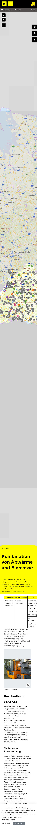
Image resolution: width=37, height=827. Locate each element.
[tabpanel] (18, 297)
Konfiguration (6, 823)
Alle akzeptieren (19, 823)
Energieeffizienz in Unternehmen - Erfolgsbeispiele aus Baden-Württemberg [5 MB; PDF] (16, 636)
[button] (10, 3)
